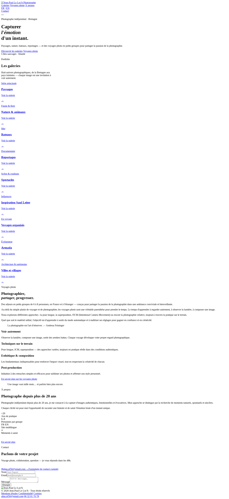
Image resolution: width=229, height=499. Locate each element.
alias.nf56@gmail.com (13, 469)
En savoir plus (8, 442)
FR (2, 8)
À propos (29, 5)
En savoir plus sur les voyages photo (19, 379)
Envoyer (6, 485)
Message (5, 481)
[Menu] (2, 14)
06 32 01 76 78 (31, 496)
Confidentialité (25, 493)
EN (8, 8)
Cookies (37, 493)
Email (4, 475)
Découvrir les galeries (12, 51)
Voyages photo (17, 5)
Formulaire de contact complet (42, 469)
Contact (5, 11)
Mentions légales (9, 493)
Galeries (5, 5)
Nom (3, 472)
